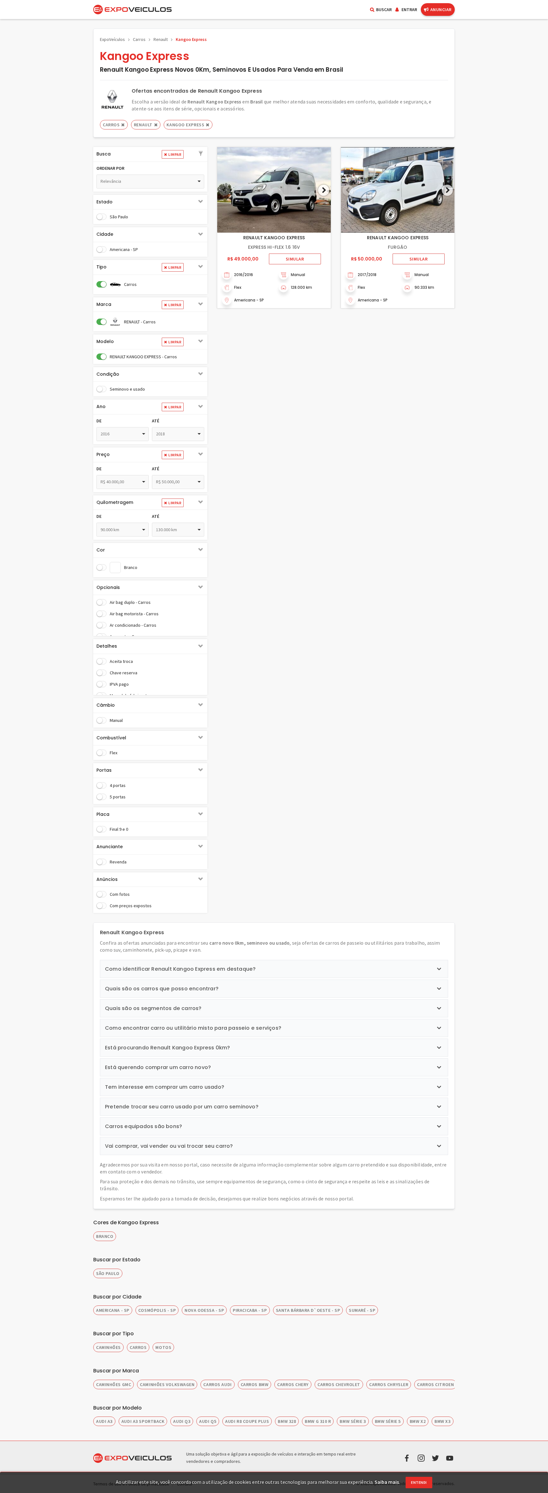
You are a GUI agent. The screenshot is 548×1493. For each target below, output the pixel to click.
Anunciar (441, 9)
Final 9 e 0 (119, 829)
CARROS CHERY (293, 1384)
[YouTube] (450, 1457)
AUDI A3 (104, 1421)
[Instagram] (421, 1457)
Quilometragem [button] (114, 502)
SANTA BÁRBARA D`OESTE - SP (308, 1310)
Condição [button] (107, 374)
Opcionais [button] (108, 587)
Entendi (419, 1482)
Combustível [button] (111, 738)
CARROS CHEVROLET (338, 1384)
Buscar (384, 9)
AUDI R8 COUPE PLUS (247, 1421)
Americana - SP (124, 249)
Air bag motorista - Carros (134, 614)
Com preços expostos (131, 905)
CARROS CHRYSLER (388, 1384)
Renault (160, 39)
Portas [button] (104, 770)
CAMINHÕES (108, 1347)
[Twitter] (435, 1457)
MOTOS (163, 1347)
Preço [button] (103, 454)
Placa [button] (102, 814)
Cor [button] (100, 550)
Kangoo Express (191, 39)
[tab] (150, 154)
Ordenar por (110, 168)
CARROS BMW (255, 1384)
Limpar (174, 154)
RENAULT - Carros (140, 322)
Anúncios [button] (107, 879)
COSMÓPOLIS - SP (157, 1310)
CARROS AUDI (217, 1384)
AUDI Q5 (207, 1421)
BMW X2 (418, 1421)
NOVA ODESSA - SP (204, 1310)
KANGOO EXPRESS (185, 125)
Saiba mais (387, 1482)
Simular (295, 259)
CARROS (138, 1347)
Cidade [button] (104, 234)
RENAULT (143, 125)
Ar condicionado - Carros (133, 625)
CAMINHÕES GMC (113, 1384)
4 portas (118, 785)
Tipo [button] (101, 267)
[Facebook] (407, 1457)
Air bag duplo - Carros (130, 602)
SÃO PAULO (108, 1273)
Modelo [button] (105, 341)
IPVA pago (119, 684)
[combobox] (150, 181)
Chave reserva (123, 673)
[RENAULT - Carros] (112, 99)
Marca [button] (103, 304)
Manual (116, 720)
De (98, 421)
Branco (130, 567)
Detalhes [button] (106, 646)
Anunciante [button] (109, 846)
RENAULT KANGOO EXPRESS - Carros (143, 357)
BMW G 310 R (318, 1421)
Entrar (409, 9)
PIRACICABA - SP (250, 1310)
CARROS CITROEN (435, 1384)
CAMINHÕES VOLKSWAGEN (167, 1384)
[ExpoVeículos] (132, 9)
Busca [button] (103, 154)
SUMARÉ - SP (362, 1310)
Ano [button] (101, 406)
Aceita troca (121, 661)
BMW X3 (442, 1421)
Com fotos (120, 894)
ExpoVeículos (112, 39)
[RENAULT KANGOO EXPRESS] (274, 190)
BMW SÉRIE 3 (353, 1421)
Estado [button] (104, 202)
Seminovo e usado (127, 389)
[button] (200, 154)
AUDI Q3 (181, 1421)
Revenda (118, 862)
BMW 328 (287, 1421)
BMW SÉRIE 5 (388, 1421)
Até (155, 421)
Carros (139, 39)
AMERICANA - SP (112, 1310)
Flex (113, 753)
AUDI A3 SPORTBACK (143, 1421)
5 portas (118, 797)
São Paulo (119, 217)
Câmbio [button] (105, 705)
